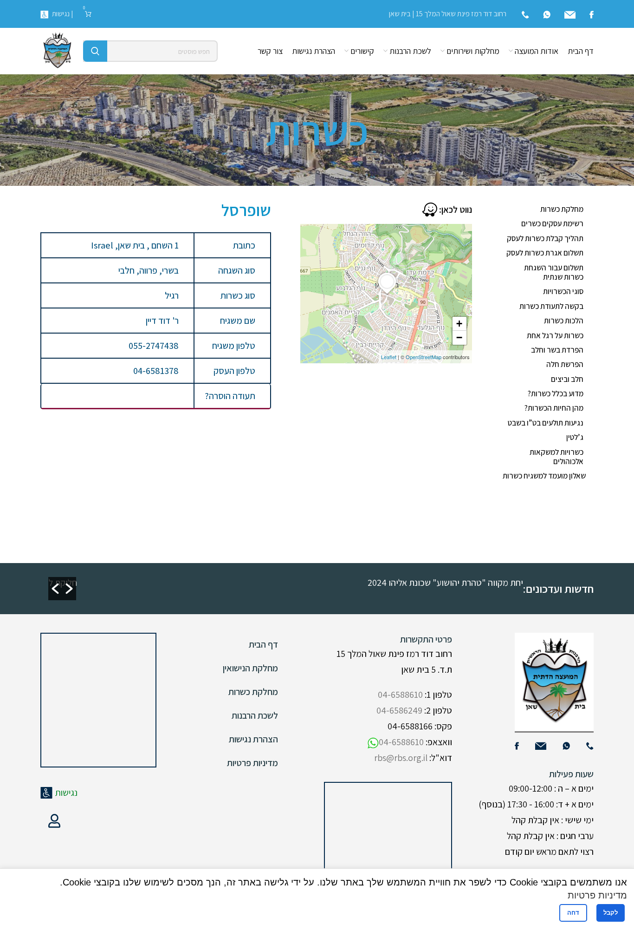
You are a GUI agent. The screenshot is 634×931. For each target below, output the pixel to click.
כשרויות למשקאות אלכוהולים (556, 456)
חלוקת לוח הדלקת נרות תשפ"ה (237, 583)
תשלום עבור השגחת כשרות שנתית (553, 272)
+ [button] (459, 323)
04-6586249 (399, 710)
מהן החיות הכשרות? (553, 408)
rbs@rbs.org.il (400, 758)
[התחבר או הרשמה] (54, 821)
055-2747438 (154, 346)
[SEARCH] (95, 51)
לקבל (610, 912)
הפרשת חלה (564, 364)
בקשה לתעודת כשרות (551, 306)
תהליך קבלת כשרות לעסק (545, 238)
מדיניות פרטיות (252, 763)
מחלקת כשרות (561, 209)
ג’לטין (574, 437)
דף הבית (263, 644)
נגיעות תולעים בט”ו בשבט (545, 423)
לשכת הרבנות (255, 715)
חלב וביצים (567, 379)
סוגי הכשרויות (563, 291)
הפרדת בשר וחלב (557, 350)
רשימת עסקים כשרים (552, 223)
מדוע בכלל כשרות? (555, 393)
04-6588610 (400, 694)
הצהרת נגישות (253, 739)
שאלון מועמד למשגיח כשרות (544, 476)
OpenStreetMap (423, 357)
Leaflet (388, 357)
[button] (55, 588)
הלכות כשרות (563, 320)
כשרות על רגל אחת (555, 335)
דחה (573, 912)
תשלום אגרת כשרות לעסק (544, 253)
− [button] (459, 337)
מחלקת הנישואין (250, 668)
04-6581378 (156, 371)
